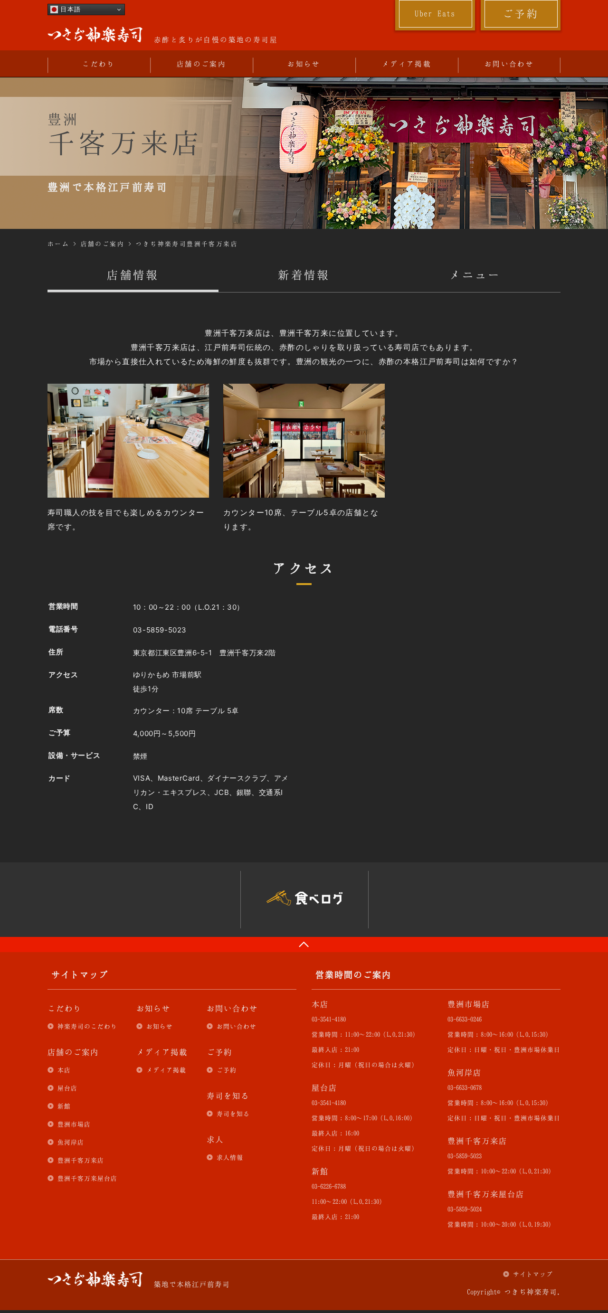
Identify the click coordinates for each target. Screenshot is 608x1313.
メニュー (475, 274)
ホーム (58, 243)
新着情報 (304, 274)
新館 (64, 1106)
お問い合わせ (509, 63)
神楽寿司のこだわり (87, 1026)
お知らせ (304, 63)
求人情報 (230, 1157)
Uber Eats (435, 13)
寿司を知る (233, 1113)
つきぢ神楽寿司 (95, 35)
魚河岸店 (70, 1142)
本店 (64, 1070)
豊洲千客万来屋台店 (87, 1178)
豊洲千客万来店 (80, 1160)
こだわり (98, 63)
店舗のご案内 (201, 63)
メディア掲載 (406, 63)
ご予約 (521, 13)
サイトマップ (533, 1274)
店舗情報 (133, 274)
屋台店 (67, 1088)
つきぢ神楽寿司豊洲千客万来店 (186, 243)
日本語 (69, 9)
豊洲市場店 (74, 1124)
